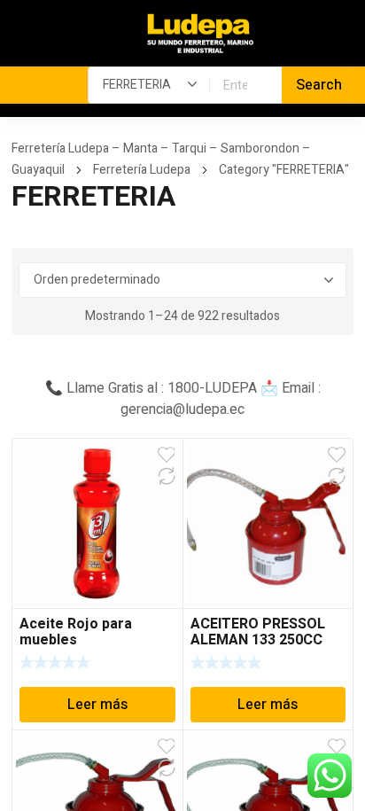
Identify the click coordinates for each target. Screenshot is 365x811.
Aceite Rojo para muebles (75, 632)
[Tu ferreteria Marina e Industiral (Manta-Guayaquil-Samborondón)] (200, 34)
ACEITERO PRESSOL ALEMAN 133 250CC (257, 632)
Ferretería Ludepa (141, 169)
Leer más (97, 704)
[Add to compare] (166, 476)
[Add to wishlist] (166, 455)
